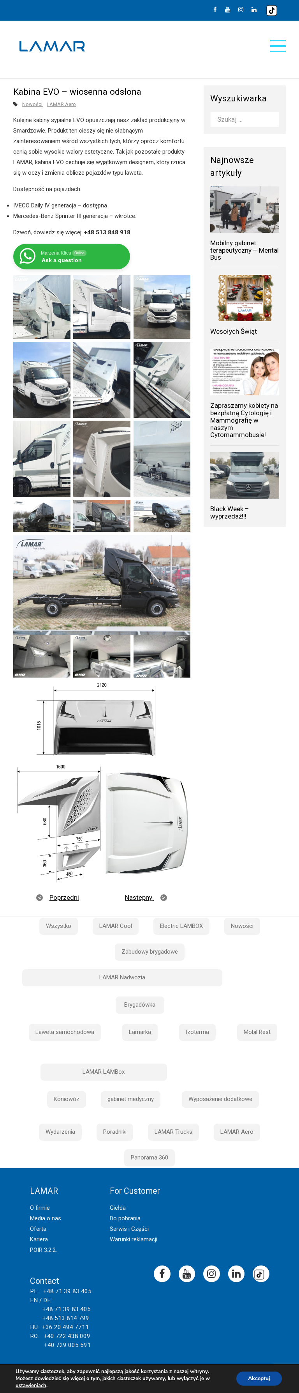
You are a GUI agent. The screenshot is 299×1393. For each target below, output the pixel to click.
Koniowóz (66, 1099)
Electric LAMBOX (181, 925)
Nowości (32, 104)
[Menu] (278, 46)
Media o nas (45, 1218)
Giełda (118, 1207)
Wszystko (58, 925)
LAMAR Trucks (173, 1131)
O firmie (40, 1207)
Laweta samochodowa (64, 1031)
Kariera (39, 1239)
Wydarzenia (60, 1131)
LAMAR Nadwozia (122, 977)
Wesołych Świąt (233, 331)
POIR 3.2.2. (43, 1249)
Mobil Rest (257, 1031)
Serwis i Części (129, 1228)
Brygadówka (139, 1004)
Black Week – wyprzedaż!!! (229, 512)
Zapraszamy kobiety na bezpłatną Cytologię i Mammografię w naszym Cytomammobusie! (244, 420)
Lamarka (140, 1031)
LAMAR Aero (61, 104)
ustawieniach (31, 1385)
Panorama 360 (149, 1157)
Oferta (38, 1228)
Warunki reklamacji (133, 1239)
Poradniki (115, 1131)
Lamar (52, 46)
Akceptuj (259, 1378)
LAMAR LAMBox (104, 1071)
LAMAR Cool (115, 925)
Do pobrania (125, 1218)
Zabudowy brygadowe (149, 951)
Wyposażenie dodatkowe (220, 1099)
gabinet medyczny (130, 1099)
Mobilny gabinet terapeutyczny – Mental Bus (244, 250)
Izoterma (197, 1031)
